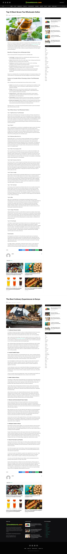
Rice (45, 76)
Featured (46, 350)
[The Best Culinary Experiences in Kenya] (24, 316)
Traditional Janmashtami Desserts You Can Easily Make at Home (32, 274)
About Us (29, 548)
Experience (46, 61)
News (46, 73)
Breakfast (20, 6)
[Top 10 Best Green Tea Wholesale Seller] (24, 29)
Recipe (41, 6)
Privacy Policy (34, 548)
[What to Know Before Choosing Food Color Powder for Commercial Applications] (47, 22)
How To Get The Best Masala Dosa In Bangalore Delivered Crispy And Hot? (33, 289)
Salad (45, 6)
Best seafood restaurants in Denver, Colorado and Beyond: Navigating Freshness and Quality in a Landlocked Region (56, 31)
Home (11, 6)
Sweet (49, 6)
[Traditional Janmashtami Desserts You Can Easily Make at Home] (33, 267)
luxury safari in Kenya (20, 338)
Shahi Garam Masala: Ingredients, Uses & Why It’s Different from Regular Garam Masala (14, 274)
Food (15, 6)
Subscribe (62, 2)
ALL (45, 48)
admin (10, 15)
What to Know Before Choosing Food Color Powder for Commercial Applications (56, 21)
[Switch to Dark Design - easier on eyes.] (62, 6)
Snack (46, 366)
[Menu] (3, 6)
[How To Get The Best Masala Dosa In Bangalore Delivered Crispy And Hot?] (33, 282)
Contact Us (40, 548)
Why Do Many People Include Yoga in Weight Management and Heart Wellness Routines (55, 41)
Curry (46, 55)
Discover (46, 58)
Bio (45, 51)
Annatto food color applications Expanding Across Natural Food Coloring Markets (13, 289)
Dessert (37, 6)
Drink (46, 60)
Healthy (25, 6)
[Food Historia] (33, 2)
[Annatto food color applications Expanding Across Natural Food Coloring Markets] (14, 282)
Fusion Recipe (31, 6)
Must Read (54, 6)
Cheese (46, 54)
